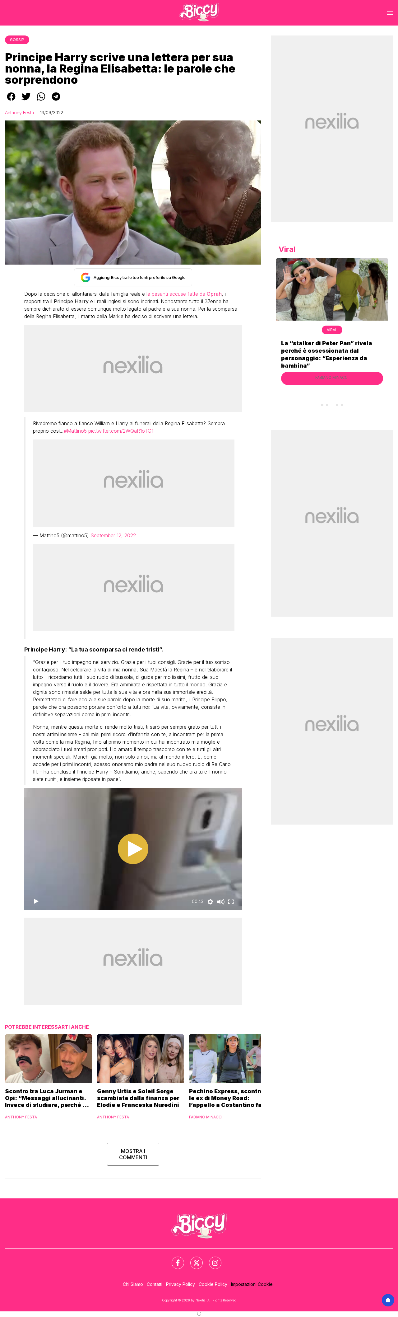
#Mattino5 (75, 431)
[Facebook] (174, 1259)
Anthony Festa (19, 112)
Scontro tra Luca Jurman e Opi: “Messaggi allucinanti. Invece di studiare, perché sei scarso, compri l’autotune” (48, 1098)
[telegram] (56, 101)
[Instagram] (211, 1259)
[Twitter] (192, 1259)
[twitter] (26, 101)
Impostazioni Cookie (252, 1284)
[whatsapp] (41, 101)
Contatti (154, 1284)
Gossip (17, 39)
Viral (332, 329)
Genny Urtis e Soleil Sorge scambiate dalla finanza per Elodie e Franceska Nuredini (138, 1098)
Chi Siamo (133, 1284)
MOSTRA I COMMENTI (133, 1154)
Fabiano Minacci (205, 1117)
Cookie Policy (213, 1284)
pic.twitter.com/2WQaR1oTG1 (120, 431)
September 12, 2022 (113, 535)
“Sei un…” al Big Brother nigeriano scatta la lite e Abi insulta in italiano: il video (332, 350)
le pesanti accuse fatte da (183, 294)
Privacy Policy (180, 1284)
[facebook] (11, 101)
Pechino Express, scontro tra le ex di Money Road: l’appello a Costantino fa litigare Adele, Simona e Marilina (231, 1098)
